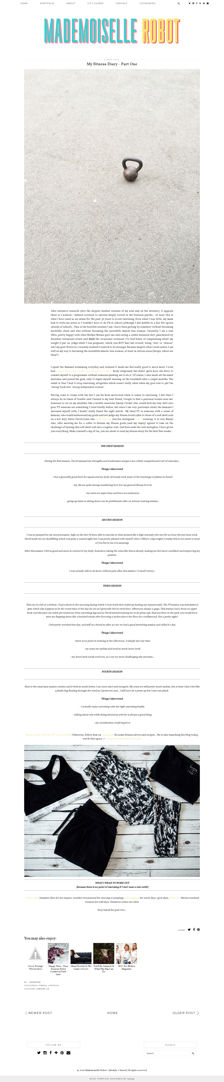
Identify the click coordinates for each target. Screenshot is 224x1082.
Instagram (108, 735)
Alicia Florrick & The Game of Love (81, 968)
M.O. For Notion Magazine (126, 968)
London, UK (42, 989)
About (70, 3)
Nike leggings (131, 898)
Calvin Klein (32, 898)
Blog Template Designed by (112, 1079)
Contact (122, 3)
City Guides (96, 3)
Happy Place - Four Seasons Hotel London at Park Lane (58, 970)
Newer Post (40, 1013)
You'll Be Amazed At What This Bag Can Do (103, 969)
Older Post (184, 1013)
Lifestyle (53, 985)
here (137, 419)
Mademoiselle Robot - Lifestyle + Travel (105, 1070)
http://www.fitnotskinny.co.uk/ (123, 739)
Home (24, 3)
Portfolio (47, 3)
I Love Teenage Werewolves (35, 968)
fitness (42, 985)
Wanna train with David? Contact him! (48, 735)
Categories (148, 3)
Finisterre (174, 898)
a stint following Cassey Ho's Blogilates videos (84, 371)
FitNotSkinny (103, 419)
